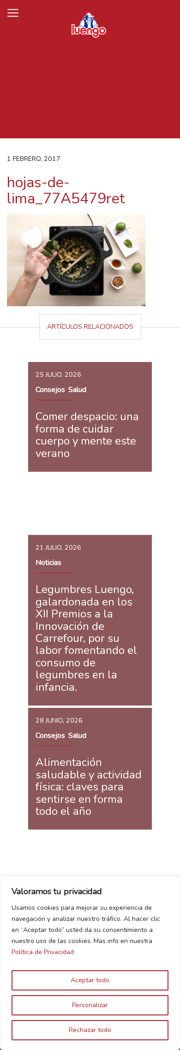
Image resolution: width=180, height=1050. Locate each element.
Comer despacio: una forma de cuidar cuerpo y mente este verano (87, 434)
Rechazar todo (90, 1030)
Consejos (50, 390)
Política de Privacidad (43, 952)
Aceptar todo (90, 980)
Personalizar (90, 1005)
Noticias (48, 563)
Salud (77, 390)
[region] (90, 963)
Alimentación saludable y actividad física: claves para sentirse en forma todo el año (89, 787)
